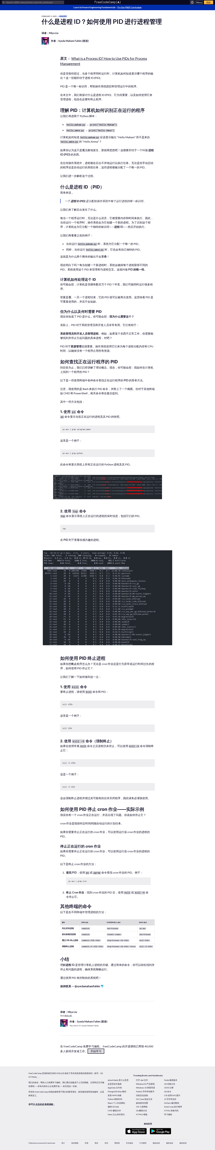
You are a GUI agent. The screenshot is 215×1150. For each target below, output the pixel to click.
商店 (96, 1143)
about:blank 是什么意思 (118, 1080)
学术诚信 (129, 1143)
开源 (86, 1143)
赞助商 (117, 1143)
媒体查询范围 (142, 1103)
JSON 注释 (169, 1087)
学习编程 (168, 1114)
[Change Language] (192, 2)
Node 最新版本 (170, 1080)
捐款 (208, 2)
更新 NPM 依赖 (114, 1095)
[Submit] (3, 2)
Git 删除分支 (141, 1110)
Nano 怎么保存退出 (116, 1114)
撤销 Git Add (113, 1106)
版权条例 (183, 1143)
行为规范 (142, 1143)
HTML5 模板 (141, 1114)
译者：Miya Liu (50, 32)
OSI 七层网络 (142, 1106)
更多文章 (68, 1016)
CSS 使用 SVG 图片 (172, 1095)
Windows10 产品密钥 (145, 1084)
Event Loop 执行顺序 (173, 1106)
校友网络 (74, 1143)
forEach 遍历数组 (171, 1103)
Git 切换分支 (169, 1084)
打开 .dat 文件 (142, 1080)
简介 (63, 1143)
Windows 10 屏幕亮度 (145, 1087)
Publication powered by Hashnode (41, 1143)
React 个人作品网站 (116, 1103)
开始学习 (95, 1051)
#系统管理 (63, 16)
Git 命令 (167, 1091)
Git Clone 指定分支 (144, 1099)
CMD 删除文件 (114, 1110)
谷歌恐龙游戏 (142, 1095)
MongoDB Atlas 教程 (117, 1091)
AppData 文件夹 (115, 1087)
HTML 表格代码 (171, 1110)
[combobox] (33, 2)
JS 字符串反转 (170, 1099)
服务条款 (169, 1143)
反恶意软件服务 (115, 1084)
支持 (106, 1143)
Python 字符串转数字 (145, 1091)
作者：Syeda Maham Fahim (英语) (70, 40)
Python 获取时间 (115, 1099)
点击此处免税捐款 (44, 1104)
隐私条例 (156, 1143)
